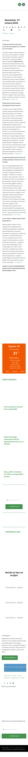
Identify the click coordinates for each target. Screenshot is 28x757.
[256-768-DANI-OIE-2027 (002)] (14, 279)
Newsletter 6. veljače (14, 587)
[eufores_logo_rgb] (5, 710)
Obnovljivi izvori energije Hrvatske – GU (17, 747)
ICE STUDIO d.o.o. (22, 749)
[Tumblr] (21, 27)
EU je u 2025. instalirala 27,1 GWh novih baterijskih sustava (13, 474)
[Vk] (3, 30)
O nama (14, 675)
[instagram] (10, 683)
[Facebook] (3, 27)
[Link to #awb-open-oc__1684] (23, 4)
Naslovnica (7, 675)
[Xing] (11, 30)
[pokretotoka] (14, 542)
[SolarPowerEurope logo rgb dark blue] (6, 696)
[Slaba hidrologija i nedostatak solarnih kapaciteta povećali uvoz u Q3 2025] (14, 415)
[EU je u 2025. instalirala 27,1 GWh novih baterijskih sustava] (14, 450)
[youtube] (13, 683)
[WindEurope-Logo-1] (6, 690)
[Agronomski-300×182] (14, 548)
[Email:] (19, 30)
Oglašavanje (15, 678)
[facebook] (4, 683)
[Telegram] (18, 27)
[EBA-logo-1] (6, 699)
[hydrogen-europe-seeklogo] (6, 705)
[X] (6, 27)
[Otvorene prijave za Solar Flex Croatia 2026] (14, 385)
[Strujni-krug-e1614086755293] (14, 537)
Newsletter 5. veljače (14, 602)
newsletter (11, 33)
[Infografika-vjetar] (14, 515)
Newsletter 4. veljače (14, 617)
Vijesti (20, 675)
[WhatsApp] (15, 27)
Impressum (7, 678)
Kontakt (22, 678)
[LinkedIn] (12, 27)
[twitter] (7, 683)
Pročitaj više (13, 99)
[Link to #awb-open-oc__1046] (19, 4)
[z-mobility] (14, 558)
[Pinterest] (24, 27)
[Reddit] (9, 27)
